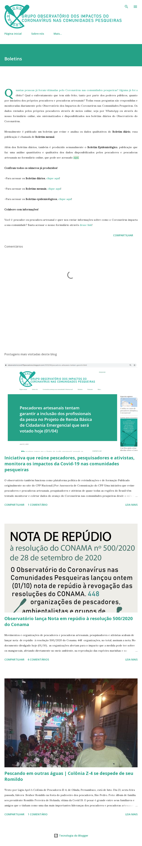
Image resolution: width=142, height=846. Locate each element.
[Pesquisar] (126, 6)
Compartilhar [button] (123, 235)
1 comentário (38, 504)
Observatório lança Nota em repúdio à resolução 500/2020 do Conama (68, 621)
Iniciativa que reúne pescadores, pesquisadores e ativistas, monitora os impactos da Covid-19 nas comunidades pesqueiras (69, 464)
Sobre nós (37, 33)
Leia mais (131, 504)
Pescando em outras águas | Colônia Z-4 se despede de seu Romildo (68, 776)
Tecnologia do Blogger (73, 835)
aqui (75, 157)
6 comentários (38, 659)
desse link (86, 225)
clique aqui (52, 178)
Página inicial (13, 33)
